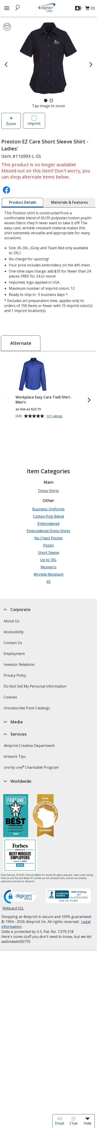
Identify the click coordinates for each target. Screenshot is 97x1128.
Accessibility (14, 631)
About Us (11, 620)
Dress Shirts (48, 490)
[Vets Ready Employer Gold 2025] (45, 816)
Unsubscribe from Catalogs (27, 709)
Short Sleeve (48, 552)
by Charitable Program (31, 767)
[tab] (22, 202)
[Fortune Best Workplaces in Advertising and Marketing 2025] (15, 816)
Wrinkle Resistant (48, 574)
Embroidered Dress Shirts (48, 530)
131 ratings (55, 416)
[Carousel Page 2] (51, 100)
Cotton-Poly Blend (48, 516)
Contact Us (13, 642)
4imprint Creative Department (29, 745)
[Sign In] (79, 8)
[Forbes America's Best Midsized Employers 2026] (20, 855)
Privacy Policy (15, 677)
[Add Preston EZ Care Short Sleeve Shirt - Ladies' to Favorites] (7, 27)
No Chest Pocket (48, 538)
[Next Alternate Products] (89, 400)
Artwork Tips (15, 756)
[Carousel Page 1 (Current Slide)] (45, 100)
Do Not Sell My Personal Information (35, 688)
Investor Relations (20, 666)
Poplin (48, 545)
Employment (14, 653)
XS (48, 581)
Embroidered (48, 523)
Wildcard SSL (13, 910)
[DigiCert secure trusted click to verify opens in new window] (20, 897)
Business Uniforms (48, 509)
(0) (90, 9)
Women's (48, 567)
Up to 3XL (48, 559)
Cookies (11, 699)
